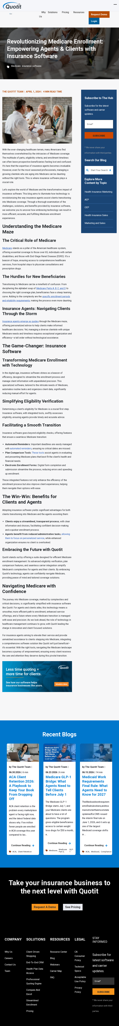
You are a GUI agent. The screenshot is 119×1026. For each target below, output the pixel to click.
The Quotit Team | (13, 91)
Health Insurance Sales (96, 215)
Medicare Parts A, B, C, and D (51, 288)
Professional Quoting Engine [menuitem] (34, 981)
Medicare (16, 66)
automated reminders (20, 448)
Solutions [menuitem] (35, 939)
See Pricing (72, 907)
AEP (87, 199)
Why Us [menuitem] (8, 951)
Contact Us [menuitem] (10, 964)
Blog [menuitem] (52, 958)
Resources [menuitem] (60, 939)
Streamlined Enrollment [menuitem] (32, 1002)
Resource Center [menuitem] (58, 951)
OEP (87, 207)
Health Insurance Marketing (98, 191)
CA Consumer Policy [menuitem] (80, 956)
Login (94, 21)
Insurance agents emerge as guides (20, 321)
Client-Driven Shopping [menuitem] (32, 953)
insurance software (31, 66)
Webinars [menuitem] (55, 964)
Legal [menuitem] (80, 939)
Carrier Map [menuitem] (56, 971)
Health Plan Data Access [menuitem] (34, 970)
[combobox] (99, 170)
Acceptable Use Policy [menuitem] (80, 979)
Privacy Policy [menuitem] (78, 989)
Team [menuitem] (7, 971)
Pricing (65, 12)
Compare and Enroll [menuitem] (33, 992)
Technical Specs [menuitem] (79, 968)
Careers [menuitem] (9, 958)
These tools (38, 452)
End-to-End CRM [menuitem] (35, 962)
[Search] (110, 170)
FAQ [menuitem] (52, 977)
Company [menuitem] (13, 939)
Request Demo (99, 14)
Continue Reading (21, 845)
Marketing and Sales (95, 223)
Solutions (52, 12)
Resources (78, 12)
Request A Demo (45, 907)
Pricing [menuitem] (29, 1011)
